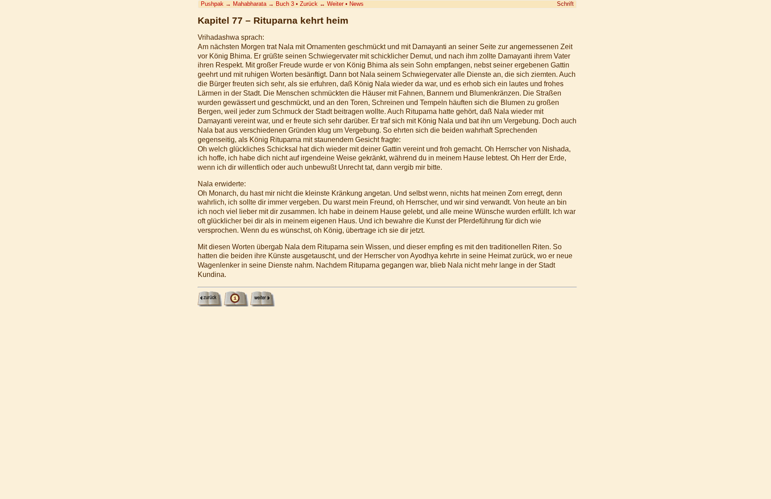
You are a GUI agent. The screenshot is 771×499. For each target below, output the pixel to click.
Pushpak (212, 3)
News (356, 3)
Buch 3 (285, 3)
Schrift (565, 3)
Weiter (335, 3)
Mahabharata (249, 3)
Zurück (309, 3)
